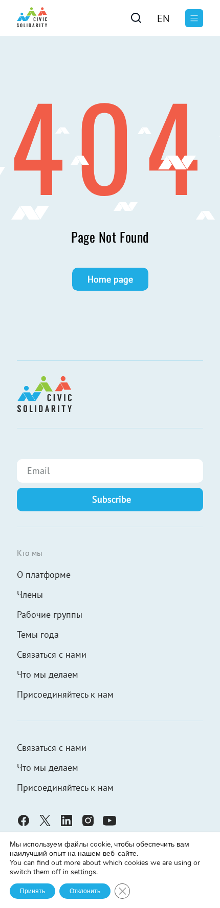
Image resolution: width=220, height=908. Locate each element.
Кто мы (29, 553)
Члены (30, 594)
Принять (32, 891)
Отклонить (85, 891)
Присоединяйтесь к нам (65, 694)
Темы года (38, 634)
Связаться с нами (51, 654)
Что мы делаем (47, 674)
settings (83, 872)
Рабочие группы (49, 614)
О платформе (44, 574)
